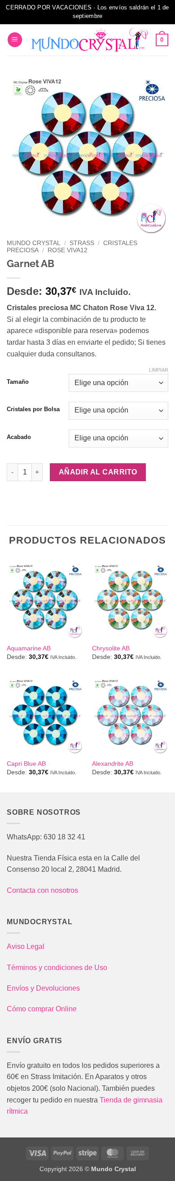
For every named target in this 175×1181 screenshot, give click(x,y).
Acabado (19, 437)
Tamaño (18, 382)
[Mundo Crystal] (89, 40)
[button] (15, 39)
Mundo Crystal (34, 243)
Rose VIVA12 (68, 250)
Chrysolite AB (111, 648)
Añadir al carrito (98, 472)
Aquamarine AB (29, 648)
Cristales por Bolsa (33, 409)
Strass (82, 243)
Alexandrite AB (112, 763)
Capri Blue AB (26, 763)
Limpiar (158, 370)
